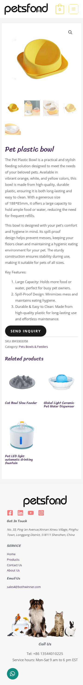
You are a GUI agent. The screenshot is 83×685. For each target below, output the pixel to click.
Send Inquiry (26, 331)
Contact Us (14, 565)
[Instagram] (41, 513)
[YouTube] (31, 513)
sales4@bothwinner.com (24, 587)
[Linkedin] (20, 513)
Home (11, 554)
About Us (13, 570)
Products (13, 559)
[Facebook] (10, 513)
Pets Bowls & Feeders (33, 347)
